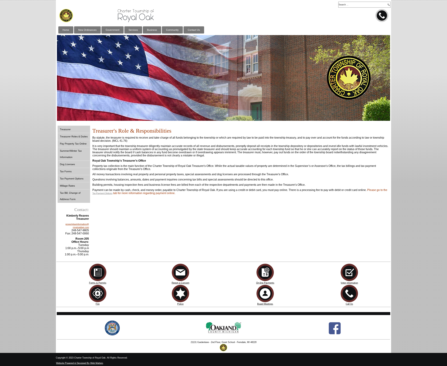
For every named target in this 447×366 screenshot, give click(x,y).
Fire (98, 304)
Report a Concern (180, 283)
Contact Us (194, 29)
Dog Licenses (67, 164)
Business (152, 29)
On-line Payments (265, 283)
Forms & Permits (97, 283)
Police (180, 304)
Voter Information (349, 283)
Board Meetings (265, 304)
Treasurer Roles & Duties (74, 136)
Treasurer (65, 129)
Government (112, 29)
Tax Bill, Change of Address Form (70, 196)
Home (66, 29)
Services (133, 29)
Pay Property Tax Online (73, 143)
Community (172, 29)
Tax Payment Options (71, 178)
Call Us (349, 304)
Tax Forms (66, 171)
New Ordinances (87, 29)
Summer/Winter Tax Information (71, 153)
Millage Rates (67, 185)
